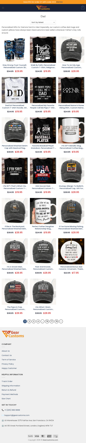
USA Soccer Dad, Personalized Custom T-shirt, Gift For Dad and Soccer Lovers (43, 187)
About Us (6, 351)
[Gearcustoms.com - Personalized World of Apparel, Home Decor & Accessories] (43, 7)
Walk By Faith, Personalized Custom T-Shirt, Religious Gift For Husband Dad (43, 66)
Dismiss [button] (59, 2)
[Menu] (3, 8)
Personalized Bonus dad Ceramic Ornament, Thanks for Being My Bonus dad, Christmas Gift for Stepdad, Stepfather (71, 268)
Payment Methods (10, 394)
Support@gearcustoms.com (16, 415)
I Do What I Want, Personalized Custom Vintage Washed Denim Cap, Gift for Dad (43, 308)
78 (56, 321)
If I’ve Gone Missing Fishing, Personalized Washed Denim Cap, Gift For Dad (71, 227)
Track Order (7, 381)
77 (52, 321)
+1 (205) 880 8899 (12, 410)
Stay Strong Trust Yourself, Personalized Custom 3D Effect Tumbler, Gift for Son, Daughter (14, 66)
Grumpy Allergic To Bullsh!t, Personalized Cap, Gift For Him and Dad (71, 187)
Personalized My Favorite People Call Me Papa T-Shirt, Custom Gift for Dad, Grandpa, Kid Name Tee (43, 106)
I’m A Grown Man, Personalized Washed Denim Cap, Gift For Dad (15, 268)
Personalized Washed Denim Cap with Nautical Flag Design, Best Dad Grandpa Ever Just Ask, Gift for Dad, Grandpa (15, 147)
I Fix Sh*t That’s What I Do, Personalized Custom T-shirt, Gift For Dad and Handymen (14, 187)
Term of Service (9, 359)
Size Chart (6, 398)
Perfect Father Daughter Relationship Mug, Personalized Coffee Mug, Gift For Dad (43, 227)
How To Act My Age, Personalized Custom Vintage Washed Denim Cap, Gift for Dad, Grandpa (71, 66)
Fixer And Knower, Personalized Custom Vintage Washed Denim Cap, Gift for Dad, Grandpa (43, 268)
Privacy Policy (8, 364)
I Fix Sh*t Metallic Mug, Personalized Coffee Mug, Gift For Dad (71, 147)
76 (47, 321)
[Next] (61, 321)
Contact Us (7, 355)
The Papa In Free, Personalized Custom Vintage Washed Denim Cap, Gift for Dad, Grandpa (15, 308)
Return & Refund (9, 390)
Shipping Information (11, 385)
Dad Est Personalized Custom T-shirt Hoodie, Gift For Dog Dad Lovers (14, 106)
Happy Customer (9, 368)
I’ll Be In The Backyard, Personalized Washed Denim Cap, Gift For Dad (15, 227)
